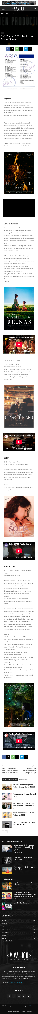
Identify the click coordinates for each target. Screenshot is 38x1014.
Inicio (2, 13)
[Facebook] (8, 49)
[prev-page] (3, 831)
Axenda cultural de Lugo (21, 903)
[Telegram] (26, 49)
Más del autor (23, 779)
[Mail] (19, 996)
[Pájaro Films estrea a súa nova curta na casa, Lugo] (7, 824)
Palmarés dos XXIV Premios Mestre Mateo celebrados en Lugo (23, 805)
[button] (3, 8)
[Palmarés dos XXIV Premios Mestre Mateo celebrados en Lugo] (7, 805)
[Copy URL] (30, 49)
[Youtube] (28, 996)
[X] (12, 49)
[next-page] (6, 831)
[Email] (21, 49)
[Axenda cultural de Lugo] (7, 906)
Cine (13, 13)
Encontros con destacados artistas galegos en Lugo (29, 771)
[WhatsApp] (17, 49)
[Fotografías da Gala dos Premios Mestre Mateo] (7, 870)
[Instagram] (14, 996)
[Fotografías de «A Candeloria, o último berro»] (7, 860)
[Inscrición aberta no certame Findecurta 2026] (7, 815)
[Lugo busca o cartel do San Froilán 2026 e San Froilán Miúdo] (7, 886)
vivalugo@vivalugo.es (15, 982)
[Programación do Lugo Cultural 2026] (7, 796)
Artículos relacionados (10, 779)
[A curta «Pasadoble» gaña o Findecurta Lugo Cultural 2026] (7, 787)
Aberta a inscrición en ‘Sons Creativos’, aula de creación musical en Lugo (10, 771)
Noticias (8, 13)
